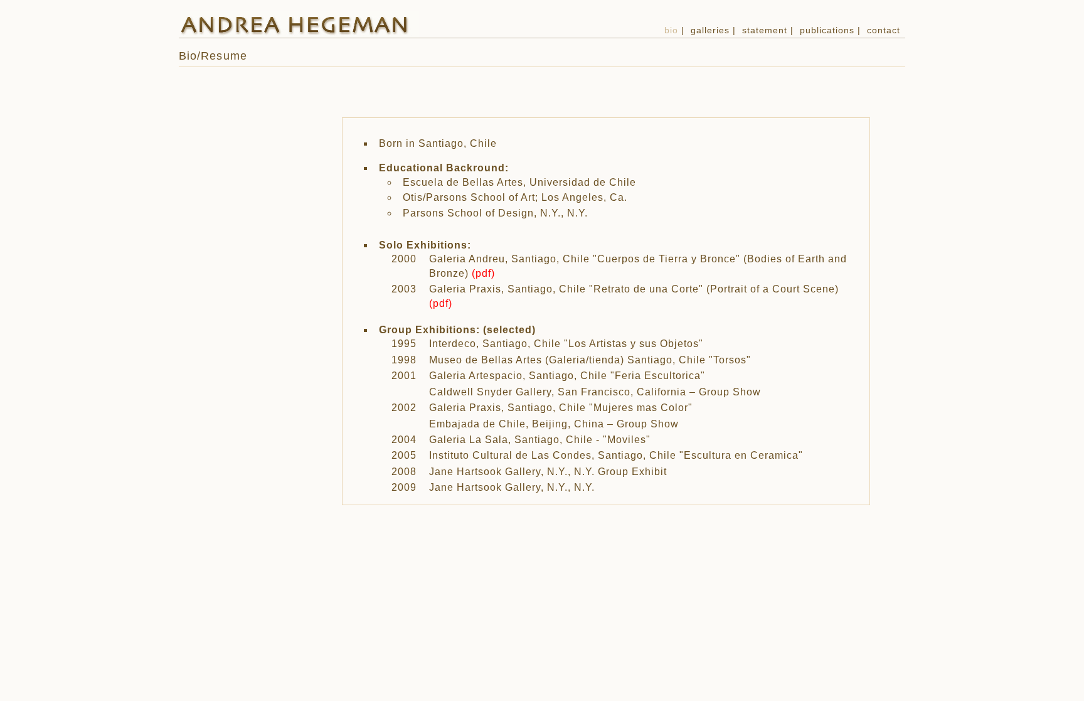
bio (671, 30)
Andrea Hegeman (300, 24)
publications (827, 30)
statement (764, 30)
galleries (710, 30)
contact (883, 30)
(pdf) (483, 273)
